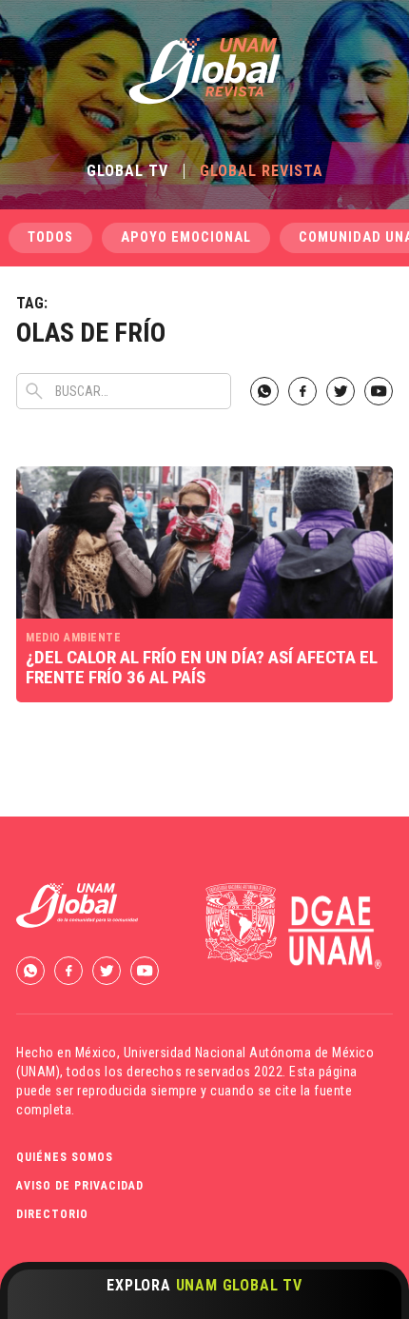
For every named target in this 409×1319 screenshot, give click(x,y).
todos (50, 237)
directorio (52, 1214)
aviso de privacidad (80, 1185)
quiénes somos (64, 1157)
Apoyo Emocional (186, 237)
